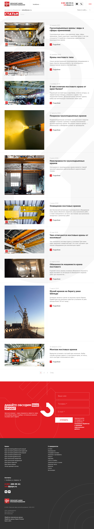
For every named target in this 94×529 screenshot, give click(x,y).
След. (52, 372)
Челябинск (36, 4)
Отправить (64, 420)
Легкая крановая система (11, 466)
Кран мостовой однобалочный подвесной (16, 451)
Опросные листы (52, 464)
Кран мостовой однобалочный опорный (15, 452)
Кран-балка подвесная (11, 462)
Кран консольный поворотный (13, 458)
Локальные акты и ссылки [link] (55, 462)
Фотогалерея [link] (51, 470)
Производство (52, 451)
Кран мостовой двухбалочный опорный (15, 449)
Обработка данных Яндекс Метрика (14, 519)
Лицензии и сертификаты (55, 454)
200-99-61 (67, 3)
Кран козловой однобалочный (13, 454)
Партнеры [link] (50, 458)
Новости (50, 456)
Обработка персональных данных (14, 517)
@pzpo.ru (68, 5)
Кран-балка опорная (10, 464)
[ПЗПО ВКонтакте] (6, 491)
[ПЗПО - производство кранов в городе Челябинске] (16, 4)
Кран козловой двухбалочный (13, 456)
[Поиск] (89, 10)
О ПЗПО (50, 449)
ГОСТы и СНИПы (52, 460)
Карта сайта (8, 521)
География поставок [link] (53, 452)
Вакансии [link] (50, 466)
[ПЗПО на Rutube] (9, 491)
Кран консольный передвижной (13, 460)
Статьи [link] (50, 468)
